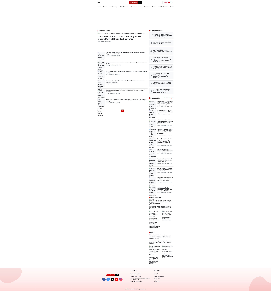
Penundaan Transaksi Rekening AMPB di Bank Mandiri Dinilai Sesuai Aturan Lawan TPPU (161, 91)
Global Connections (136, 6)
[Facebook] (104, 279)
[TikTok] (112, 279)
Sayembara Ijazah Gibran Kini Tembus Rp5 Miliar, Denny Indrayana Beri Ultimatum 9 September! (161, 75)
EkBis (104, 6)
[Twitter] (108, 279)
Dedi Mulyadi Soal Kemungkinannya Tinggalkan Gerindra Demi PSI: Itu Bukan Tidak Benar (162, 51)
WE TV (155, 279)
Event (171, 6)
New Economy (113, 6)
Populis (155, 274)
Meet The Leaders (163, 6)
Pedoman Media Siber (136, 276)
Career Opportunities (136, 274)
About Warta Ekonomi (136, 273)
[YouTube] (116, 279)
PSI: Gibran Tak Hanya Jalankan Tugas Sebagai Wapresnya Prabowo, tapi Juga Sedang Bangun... (162, 36)
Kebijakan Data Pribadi (136, 281)
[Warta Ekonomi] (135, 2)
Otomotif (146, 6)
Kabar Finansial (124, 6)
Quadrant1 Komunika (159, 276)
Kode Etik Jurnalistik (135, 279)
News (99, 6)
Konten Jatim (157, 281)
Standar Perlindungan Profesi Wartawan (140, 278)
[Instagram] (121, 279)
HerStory (156, 273)
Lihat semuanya (168, 98)
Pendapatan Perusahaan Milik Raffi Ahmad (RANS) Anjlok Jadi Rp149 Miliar (162, 83)
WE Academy (157, 278)
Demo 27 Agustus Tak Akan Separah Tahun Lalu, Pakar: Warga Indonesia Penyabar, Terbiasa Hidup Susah (162, 59)
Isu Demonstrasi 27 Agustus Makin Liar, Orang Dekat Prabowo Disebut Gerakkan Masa (162, 67)
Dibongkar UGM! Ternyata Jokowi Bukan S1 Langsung (162, 42)
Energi (153, 6)
